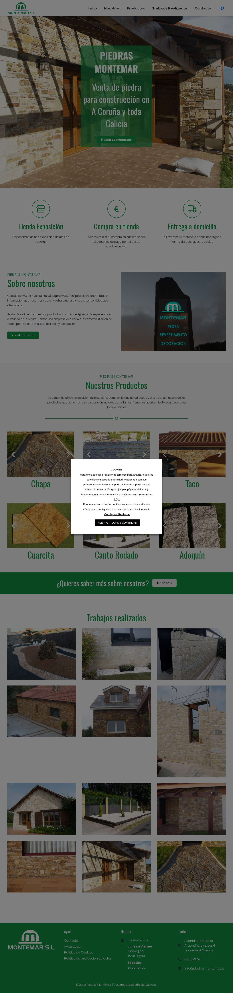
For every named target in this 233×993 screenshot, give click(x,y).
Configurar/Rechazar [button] (117, 514)
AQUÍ (117, 499)
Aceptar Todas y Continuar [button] (117, 522)
